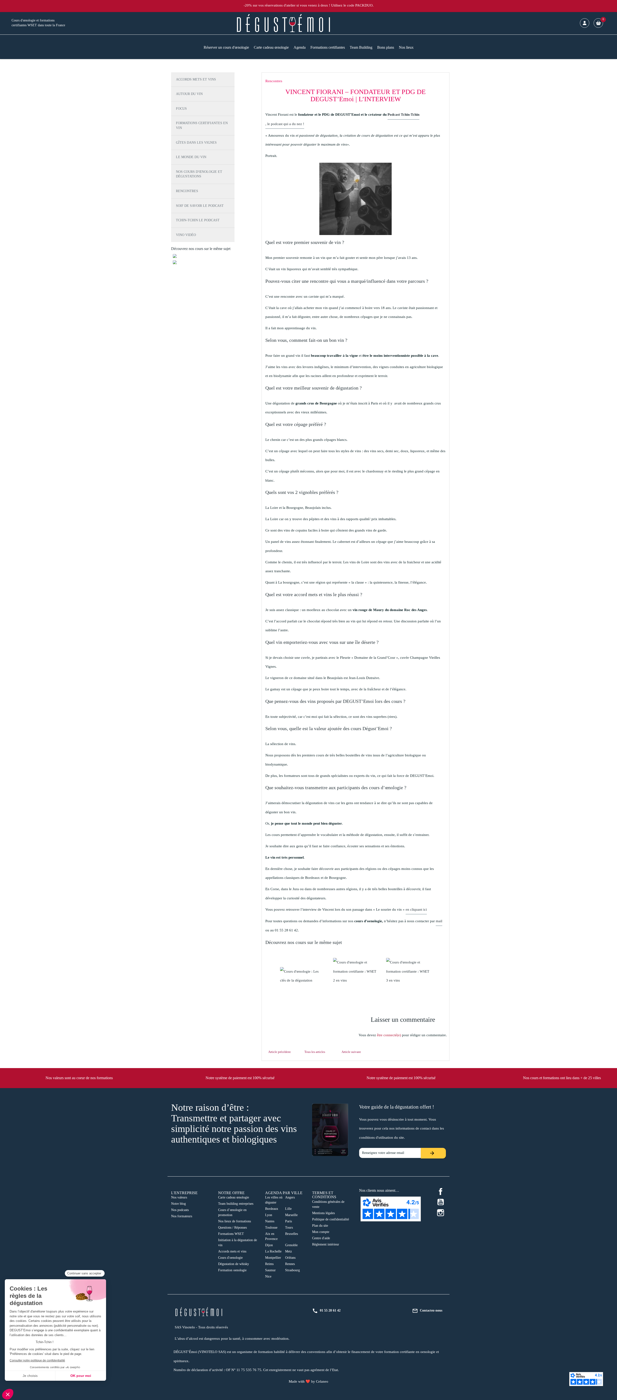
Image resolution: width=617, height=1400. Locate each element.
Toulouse (271, 1227)
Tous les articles (314, 1052)
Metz (288, 1251)
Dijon (269, 1245)
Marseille (291, 1215)
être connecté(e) (389, 1035)
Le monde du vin (191, 157)
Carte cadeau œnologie (233, 1197)
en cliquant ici (416, 909)
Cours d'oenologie (230, 1257)
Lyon (268, 1215)
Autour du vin (189, 94)
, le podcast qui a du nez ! (284, 124)
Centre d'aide (321, 1238)
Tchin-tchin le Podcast (198, 220)
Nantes (269, 1221)
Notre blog (178, 1203)
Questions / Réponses (232, 1227)
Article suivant (351, 1052)
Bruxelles (291, 1234)
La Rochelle (273, 1251)
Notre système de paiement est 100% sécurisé (240, 1078)
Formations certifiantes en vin (202, 125)
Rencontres (187, 191)
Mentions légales (323, 1213)
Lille (288, 1209)
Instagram (440, 1213)
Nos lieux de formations (234, 1221)
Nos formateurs (181, 1216)
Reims (269, 1264)
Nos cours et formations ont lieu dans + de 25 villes (562, 1078)
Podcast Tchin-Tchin (403, 114)
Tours (289, 1227)
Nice (268, 1276)
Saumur (270, 1270)
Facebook (440, 1191)
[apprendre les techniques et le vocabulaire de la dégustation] (302, 976)
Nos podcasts (180, 1210)
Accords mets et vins (196, 79)
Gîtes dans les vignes (196, 142)
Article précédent (279, 1052)
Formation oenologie (232, 1270)
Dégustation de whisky (233, 1264)
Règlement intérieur (325, 1244)
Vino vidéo (186, 235)
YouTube (440, 1202)
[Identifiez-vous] (584, 23)
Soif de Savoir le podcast (200, 206)
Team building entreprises (235, 1203)
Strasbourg (292, 1270)
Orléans (290, 1257)
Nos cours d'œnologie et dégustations (199, 174)
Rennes (290, 1264)
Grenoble (291, 1245)
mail (439, 921)
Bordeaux (271, 1209)
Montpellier (273, 1257)
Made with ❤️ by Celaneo (308, 1381)
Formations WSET (231, 1234)
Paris (288, 1221)
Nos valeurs (179, 1197)
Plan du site (320, 1225)
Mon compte (320, 1232)
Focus (181, 108)
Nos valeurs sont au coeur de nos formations (79, 1078)
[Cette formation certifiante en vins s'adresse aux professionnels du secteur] (355, 971)
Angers (290, 1197)
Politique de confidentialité (330, 1219)
